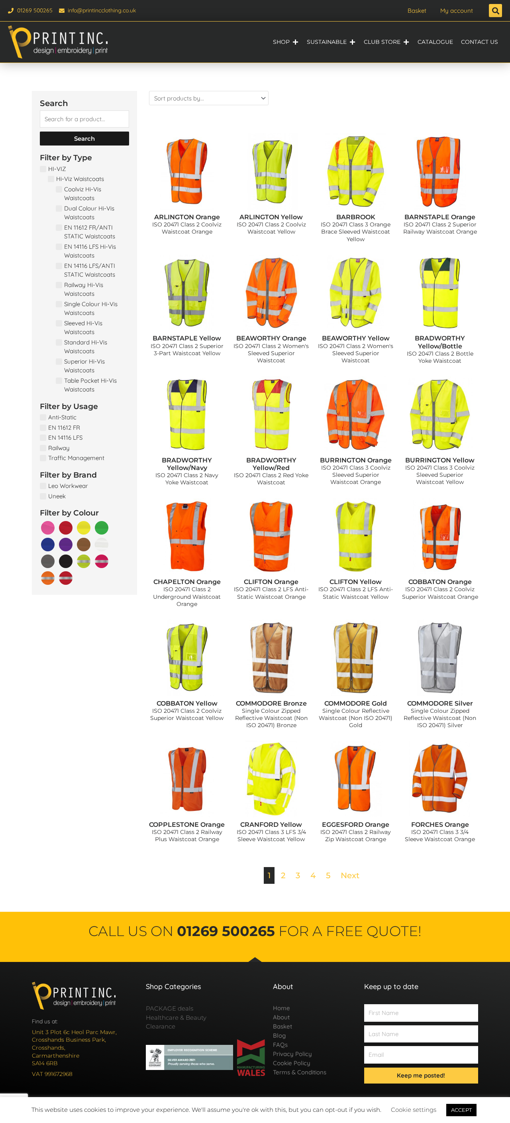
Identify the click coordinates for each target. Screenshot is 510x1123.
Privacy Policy (292, 1054)
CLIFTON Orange (271, 582)
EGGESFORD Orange (355, 824)
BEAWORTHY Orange (271, 338)
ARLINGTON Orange (187, 217)
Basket (417, 10)
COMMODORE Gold (355, 703)
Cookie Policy (291, 1063)
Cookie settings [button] (413, 1109)
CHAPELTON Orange (187, 582)
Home (281, 1008)
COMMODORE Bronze (271, 703)
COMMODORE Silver (440, 703)
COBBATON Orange (440, 582)
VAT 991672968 (52, 1074)
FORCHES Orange (440, 824)
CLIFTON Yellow (356, 582)
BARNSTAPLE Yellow (187, 338)
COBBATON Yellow (187, 703)
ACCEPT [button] (461, 1110)
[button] (495, 10)
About (281, 1017)
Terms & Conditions (299, 1072)
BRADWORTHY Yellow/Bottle (440, 342)
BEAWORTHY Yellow (356, 338)
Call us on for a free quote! (255, 931)
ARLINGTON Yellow (271, 217)
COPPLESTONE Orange (187, 824)
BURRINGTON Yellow (440, 460)
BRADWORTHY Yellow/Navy (187, 464)
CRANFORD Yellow (271, 824)
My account (456, 10)
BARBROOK (355, 217)
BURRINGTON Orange (356, 460)
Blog (279, 1035)
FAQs (280, 1044)
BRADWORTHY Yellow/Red (271, 464)
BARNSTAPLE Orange (439, 217)
